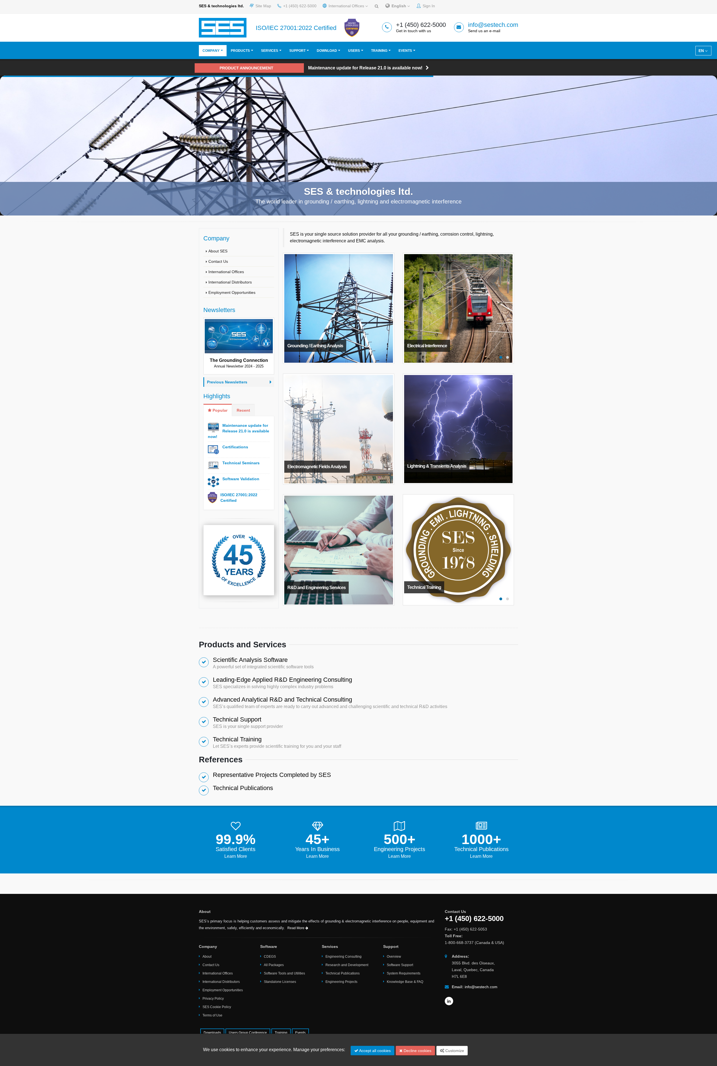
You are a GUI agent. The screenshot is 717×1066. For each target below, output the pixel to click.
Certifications (235, 447)
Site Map (262, 6)
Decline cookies (416, 1050)
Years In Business (317, 849)
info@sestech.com (493, 24)
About (206, 957)
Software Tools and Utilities (284, 973)
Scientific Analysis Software (250, 659)
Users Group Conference (248, 1033)
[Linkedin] (449, 1001)
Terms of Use (212, 1015)
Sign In (428, 6)
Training (379, 51)
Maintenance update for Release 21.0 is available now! (238, 431)
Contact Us (218, 261)
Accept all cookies (374, 1050)
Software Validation (240, 479)
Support (297, 51)
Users (354, 51)
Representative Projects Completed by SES (272, 774)
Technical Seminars (241, 463)
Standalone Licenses (280, 982)
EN (702, 50)
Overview (394, 957)
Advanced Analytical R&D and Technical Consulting (282, 699)
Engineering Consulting (343, 957)
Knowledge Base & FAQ (405, 982)
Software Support (400, 965)
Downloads (212, 1033)
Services (269, 51)
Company (211, 51)
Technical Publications (243, 787)
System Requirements (403, 973)
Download (327, 51)
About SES (217, 251)
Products (240, 51)
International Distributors (230, 282)
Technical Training (237, 739)
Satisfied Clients (235, 849)
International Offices (346, 6)
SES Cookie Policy (216, 1007)
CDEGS (270, 957)
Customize (454, 1050)
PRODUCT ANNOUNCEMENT (246, 68)
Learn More (235, 856)
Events (405, 51)
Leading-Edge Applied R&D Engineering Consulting (282, 679)
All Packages (274, 965)
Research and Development (346, 965)
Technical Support (237, 719)
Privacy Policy (213, 999)
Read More (296, 928)
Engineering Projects (399, 849)
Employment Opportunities (231, 292)
